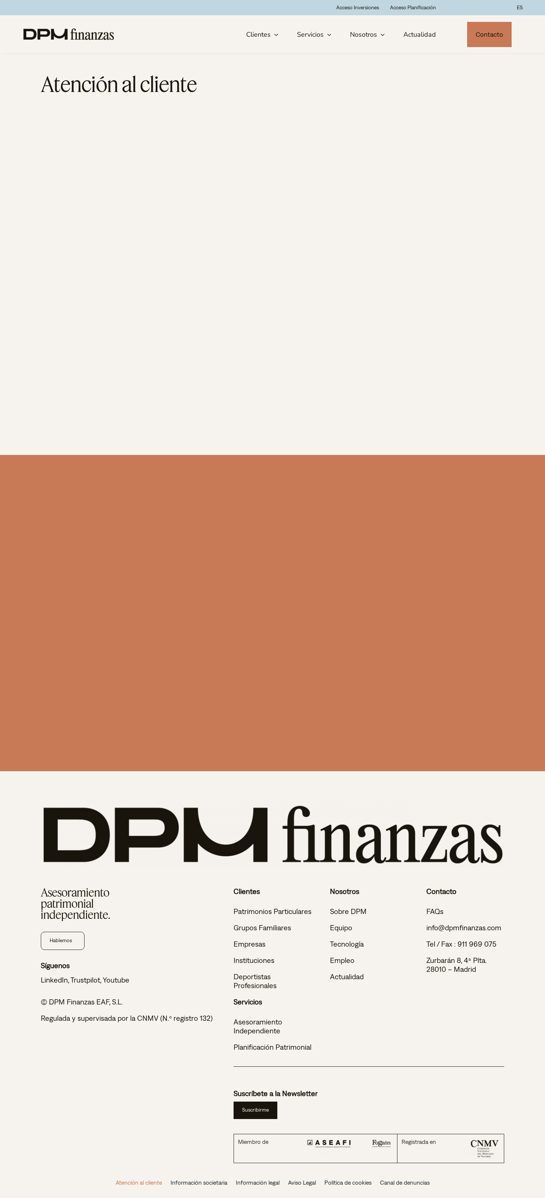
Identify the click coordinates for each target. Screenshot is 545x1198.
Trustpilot (85, 980)
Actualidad (347, 976)
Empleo (342, 960)
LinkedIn (54, 980)
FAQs (434, 911)
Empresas (249, 944)
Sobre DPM (348, 911)
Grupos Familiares (262, 927)
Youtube (116, 980)
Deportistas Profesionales (255, 981)
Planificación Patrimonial (272, 1047)
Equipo (341, 927)
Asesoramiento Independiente (258, 1026)
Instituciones (254, 960)
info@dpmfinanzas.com (463, 927)
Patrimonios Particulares (272, 911)
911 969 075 (477, 944)
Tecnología (347, 944)
